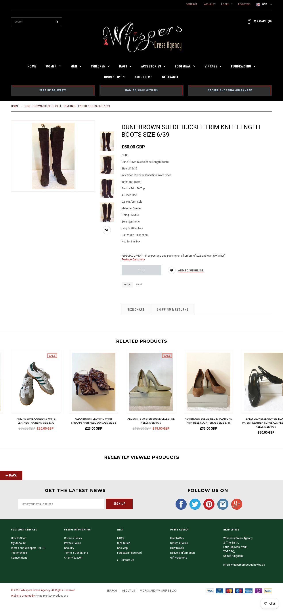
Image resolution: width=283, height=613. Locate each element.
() (263, 21)
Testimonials (19, 552)
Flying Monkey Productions (51, 595)
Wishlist (210, 4)
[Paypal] (268, 590)
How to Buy (177, 538)
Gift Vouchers (178, 557)
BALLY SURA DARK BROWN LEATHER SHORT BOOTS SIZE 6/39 (256, 420)
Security (69, 548)
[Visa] (210, 590)
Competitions (19, 557)
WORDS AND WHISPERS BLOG (158, 590)
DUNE (125, 155)
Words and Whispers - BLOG (28, 548)
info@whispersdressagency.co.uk (244, 564)
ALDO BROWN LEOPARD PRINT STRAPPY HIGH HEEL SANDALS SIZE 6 (26, 420)
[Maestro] (239, 590)
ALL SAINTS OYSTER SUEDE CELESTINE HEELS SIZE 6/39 (84, 420)
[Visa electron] (219, 590)
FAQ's (120, 538)
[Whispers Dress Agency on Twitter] (194, 503)
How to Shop (18, 538)
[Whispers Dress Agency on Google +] (235, 503)
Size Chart (136, 309)
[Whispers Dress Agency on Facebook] (180, 503)
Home (15, 106)
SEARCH (112, 590)
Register (244, 4)
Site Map (122, 548)
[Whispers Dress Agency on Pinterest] (207, 503)
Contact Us (127, 559)
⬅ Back (11, 475)
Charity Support (73, 557)
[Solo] (258, 590)
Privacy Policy (72, 543)
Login (225, 4)
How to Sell (177, 548)
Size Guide (123, 543)
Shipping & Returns (173, 309)
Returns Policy (179, 543)
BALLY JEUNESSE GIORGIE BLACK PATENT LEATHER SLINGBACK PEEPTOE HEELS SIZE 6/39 (199, 422)
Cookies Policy (73, 538)
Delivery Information (182, 552)
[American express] (248, 590)
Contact (191, 4)
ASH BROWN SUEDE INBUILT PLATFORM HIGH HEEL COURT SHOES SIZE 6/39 (142, 420)
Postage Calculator (133, 259)
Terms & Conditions (76, 552)
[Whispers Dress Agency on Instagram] (221, 503)
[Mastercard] (229, 590)
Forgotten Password (129, 552)
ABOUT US (128, 590)
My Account (18, 543)
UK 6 (139, 284)
